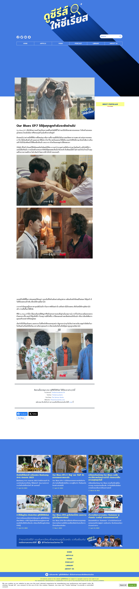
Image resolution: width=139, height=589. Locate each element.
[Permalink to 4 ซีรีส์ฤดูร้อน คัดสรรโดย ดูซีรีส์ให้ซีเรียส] (34, 503)
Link (70, 402)
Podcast (78, 43)
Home (25, 43)
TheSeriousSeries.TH (58, 392)
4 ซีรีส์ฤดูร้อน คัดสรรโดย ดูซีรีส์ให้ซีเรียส (33, 514)
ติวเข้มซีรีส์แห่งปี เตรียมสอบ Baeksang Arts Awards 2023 (32, 476)
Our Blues (21, 418)
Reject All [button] (123, 585)
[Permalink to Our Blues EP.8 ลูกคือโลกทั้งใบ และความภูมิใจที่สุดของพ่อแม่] (69, 503)
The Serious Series (58, 397)
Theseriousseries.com (57, 400)
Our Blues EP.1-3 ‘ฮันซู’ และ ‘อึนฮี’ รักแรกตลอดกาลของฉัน (68, 476)
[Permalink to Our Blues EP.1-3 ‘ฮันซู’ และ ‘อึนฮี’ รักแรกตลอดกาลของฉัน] (69, 464)
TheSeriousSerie (57, 395)
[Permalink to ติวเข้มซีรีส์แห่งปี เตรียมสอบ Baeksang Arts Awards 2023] (34, 464)
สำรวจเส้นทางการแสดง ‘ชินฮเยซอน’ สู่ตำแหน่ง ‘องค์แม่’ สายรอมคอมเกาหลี (103, 516)
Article (43, 43)
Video (60, 43)
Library (96, 43)
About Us (114, 43)
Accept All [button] (132, 585)
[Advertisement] (69, 60)
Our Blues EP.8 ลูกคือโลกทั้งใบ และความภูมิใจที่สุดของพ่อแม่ (69, 516)
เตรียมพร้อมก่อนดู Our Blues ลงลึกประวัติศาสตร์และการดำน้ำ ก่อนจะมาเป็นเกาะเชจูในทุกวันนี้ (104, 477)
